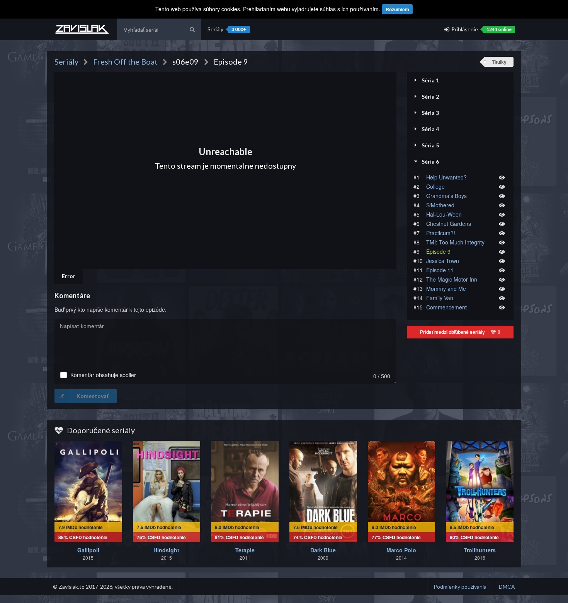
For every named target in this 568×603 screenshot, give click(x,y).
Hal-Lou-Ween (444, 214)
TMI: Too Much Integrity (455, 242)
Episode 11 (440, 270)
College (435, 186)
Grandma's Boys (446, 196)
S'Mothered (440, 205)
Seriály (226, 29)
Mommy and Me (446, 288)
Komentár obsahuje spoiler (103, 375)
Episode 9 (438, 251)
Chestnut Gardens (448, 223)
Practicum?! (440, 233)
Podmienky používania (460, 586)
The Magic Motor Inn (451, 279)
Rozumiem (397, 9)
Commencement (446, 307)
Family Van (439, 298)
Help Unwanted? (446, 177)
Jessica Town (442, 261)
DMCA (507, 586)
